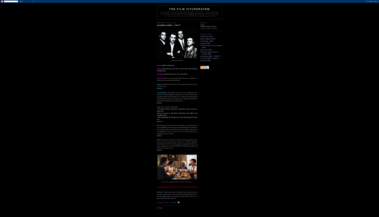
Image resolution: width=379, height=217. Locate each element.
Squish (202, 25)
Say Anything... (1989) (206, 41)
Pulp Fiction (166, 196)
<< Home (159, 208)
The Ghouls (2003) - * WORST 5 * (210, 58)
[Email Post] (178, 202)
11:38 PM (173, 202)
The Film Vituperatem (189, 9)
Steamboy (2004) (205, 43)
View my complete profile (209, 28)
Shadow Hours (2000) (206, 36)
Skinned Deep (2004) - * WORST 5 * (210, 56)
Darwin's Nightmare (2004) (207, 39)
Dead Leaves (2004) (206, 50)
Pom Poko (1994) (205, 60)
